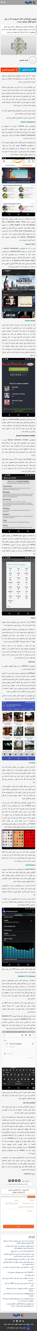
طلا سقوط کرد (29, 1275)
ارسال (18, 1227)
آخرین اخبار (32, 1237)
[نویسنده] (32, 60)
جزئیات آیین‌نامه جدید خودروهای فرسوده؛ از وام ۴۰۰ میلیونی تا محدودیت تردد (18, 1300)
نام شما (32, 1200)
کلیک (9, 1324)
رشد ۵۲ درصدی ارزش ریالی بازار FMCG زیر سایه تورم (19, 1284)
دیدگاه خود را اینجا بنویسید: (26, 1207)
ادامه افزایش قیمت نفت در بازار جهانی (21, 1251)
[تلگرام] (19, 1181)
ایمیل (16, 1200)
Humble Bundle (30, 321)
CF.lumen (32, 763)
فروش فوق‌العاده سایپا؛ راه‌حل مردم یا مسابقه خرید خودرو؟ (18, 1295)
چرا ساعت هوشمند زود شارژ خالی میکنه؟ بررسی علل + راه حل (18, 1279)
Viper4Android (30, 865)
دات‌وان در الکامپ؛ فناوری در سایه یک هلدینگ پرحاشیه (19, 1289)
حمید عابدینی (24, 60)
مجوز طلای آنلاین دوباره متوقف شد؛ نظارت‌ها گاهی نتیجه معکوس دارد (18, 1263)
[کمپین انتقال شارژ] (18, 70)
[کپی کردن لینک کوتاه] (18, 1184)
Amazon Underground (28, 122)
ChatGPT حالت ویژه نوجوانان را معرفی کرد (20, 1272)
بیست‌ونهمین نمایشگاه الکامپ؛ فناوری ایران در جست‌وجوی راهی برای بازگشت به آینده (20, 1305)
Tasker (33, 618)
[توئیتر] (16, 1181)
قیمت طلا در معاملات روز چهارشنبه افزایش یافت (18, 1259)
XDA (29, 471)
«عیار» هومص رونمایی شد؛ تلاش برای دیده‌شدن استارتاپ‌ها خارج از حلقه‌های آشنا (19, 1247)
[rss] (23, 1321)
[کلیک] (30, 2)
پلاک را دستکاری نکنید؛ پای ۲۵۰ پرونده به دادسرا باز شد (18, 1268)
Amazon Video (30, 244)
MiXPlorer (31, 662)
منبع (24, 821)
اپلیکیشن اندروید (13, 1190)
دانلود (29, 902)
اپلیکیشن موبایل (17, 1192)
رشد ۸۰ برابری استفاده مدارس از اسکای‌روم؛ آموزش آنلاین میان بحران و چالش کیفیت (19, 1255)
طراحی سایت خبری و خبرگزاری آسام (16, 1328)
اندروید (24, 1190)
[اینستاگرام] (14, 1321)
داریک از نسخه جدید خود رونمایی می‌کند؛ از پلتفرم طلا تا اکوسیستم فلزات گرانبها (18, 1242)
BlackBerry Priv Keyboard (26, 976)
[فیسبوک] (12, 1181)
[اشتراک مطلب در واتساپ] (9, 1180)
